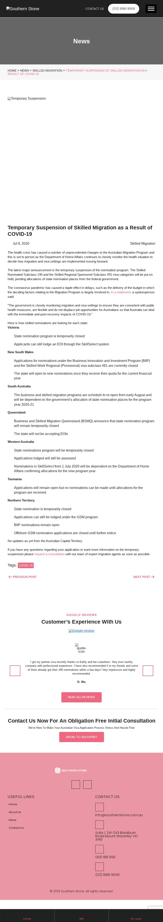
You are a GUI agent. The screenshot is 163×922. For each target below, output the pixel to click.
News (12, 820)
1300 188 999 (105, 857)
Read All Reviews (81, 697)
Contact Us (94, 8)
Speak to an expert (81, 737)
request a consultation (49, 554)
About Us (15, 812)
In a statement (121, 292)
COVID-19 (26, 565)
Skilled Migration (142, 243)
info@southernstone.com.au (119, 815)
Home (13, 804)
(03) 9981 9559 (107, 875)
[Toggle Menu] (151, 9)
